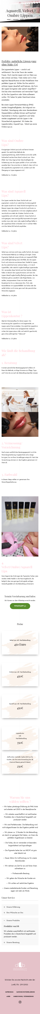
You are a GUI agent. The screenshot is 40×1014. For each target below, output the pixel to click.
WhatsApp (19, 606)
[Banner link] (20, 643)
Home (9, 19)
